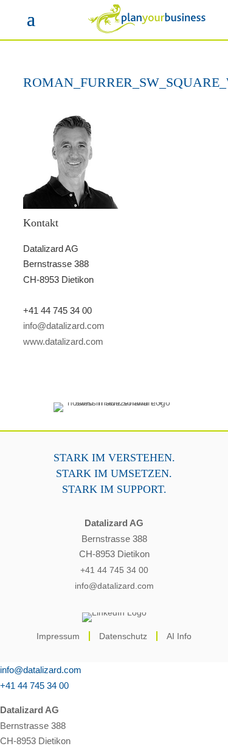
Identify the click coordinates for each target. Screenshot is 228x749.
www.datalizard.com (63, 341)
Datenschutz (123, 636)
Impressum (58, 636)
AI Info (179, 636)
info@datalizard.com (64, 325)
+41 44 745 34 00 (114, 570)
